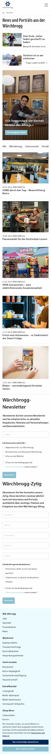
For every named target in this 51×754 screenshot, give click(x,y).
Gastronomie (32, 146)
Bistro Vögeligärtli (11, 671)
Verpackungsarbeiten (13, 656)
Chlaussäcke (8, 715)
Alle (4, 146)
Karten (5, 720)
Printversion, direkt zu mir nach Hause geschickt (21, 571)
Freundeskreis (9, 627)
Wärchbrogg (15, 146)
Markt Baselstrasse (11, 700)
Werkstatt (7, 638)
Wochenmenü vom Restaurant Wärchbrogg (23, 452)
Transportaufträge (11, 647)
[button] (46, 5)
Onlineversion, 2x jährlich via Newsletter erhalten (22, 580)
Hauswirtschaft (10, 680)
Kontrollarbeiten (10, 651)
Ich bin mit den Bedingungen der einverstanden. (21, 465)
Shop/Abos (8, 711)
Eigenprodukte (9, 643)
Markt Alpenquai (10, 695)
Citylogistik (8, 691)
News (5, 631)
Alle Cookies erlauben (25, 749)
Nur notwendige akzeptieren (25, 742)
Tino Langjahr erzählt (16, 132)
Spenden (6, 623)
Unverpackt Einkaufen (13, 704)
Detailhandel (9, 686)
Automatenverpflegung (14, 676)
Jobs (4, 619)
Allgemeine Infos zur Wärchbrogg (19, 448)
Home (3, 13)
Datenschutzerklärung (14, 467)
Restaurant (7, 667)
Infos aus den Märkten (14, 456)
